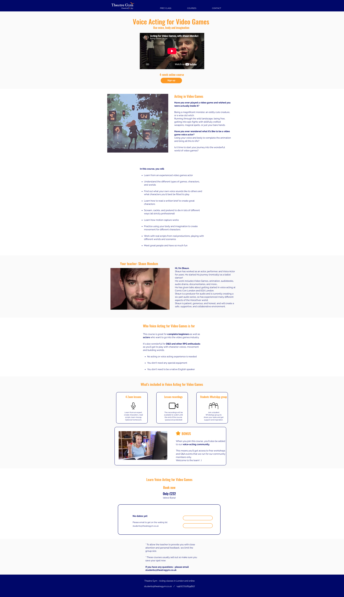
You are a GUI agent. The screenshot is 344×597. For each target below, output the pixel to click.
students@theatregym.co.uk (146, 526)
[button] (191, 7)
